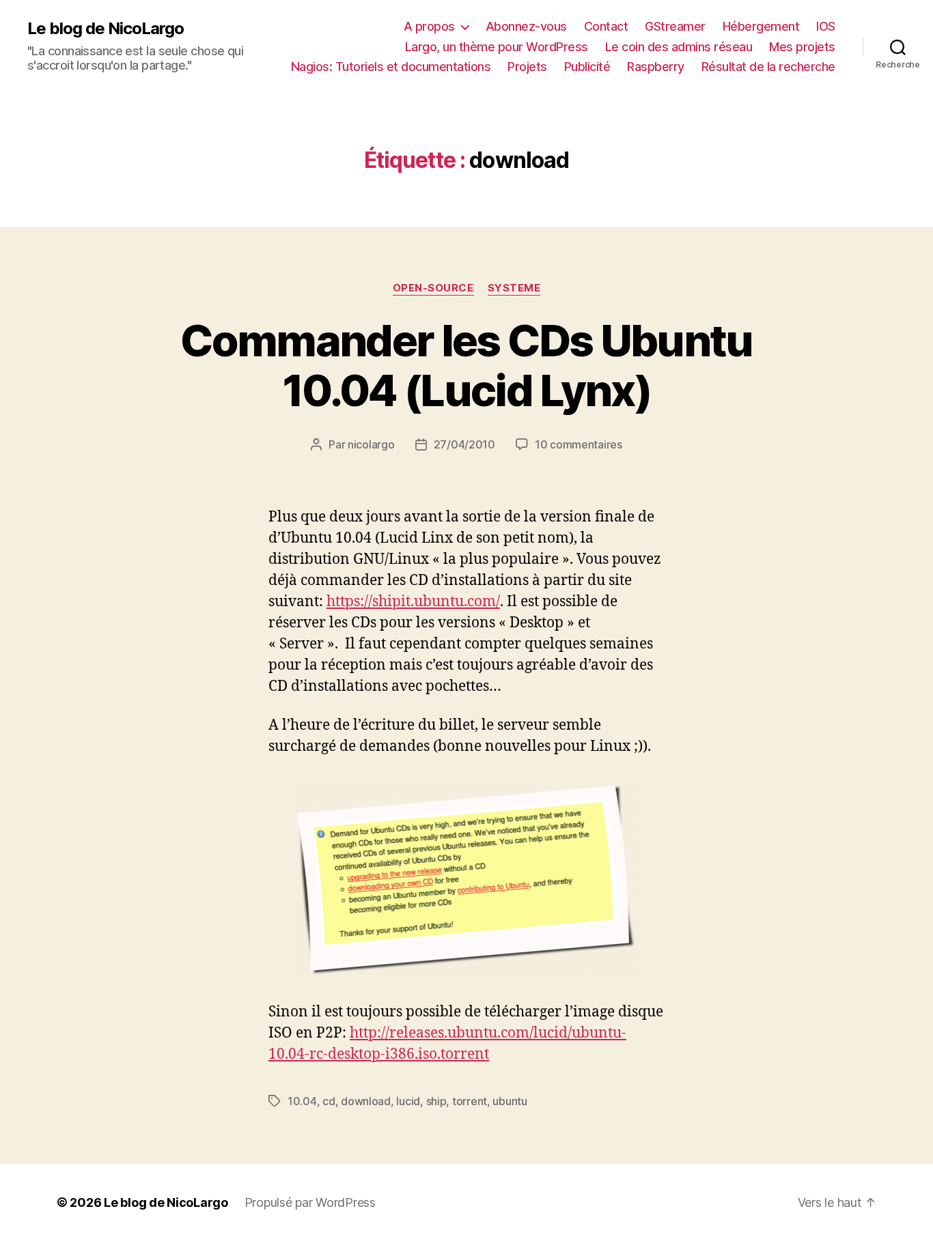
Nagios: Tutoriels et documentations (391, 66)
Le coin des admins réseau (679, 47)
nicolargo (371, 444)
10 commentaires (578, 444)
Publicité (587, 66)
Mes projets (802, 47)
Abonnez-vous (526, 26)
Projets (527, 66)
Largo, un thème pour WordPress (496, 47)
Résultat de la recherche (768, 66)
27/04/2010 (464, 444)
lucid (408, 1101)
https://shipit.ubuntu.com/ (413, 602)
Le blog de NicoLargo (105, 28)
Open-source (433, 288)
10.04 (302, 1101)
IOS (825, 26)
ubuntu (509, 1101)
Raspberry (655, 66)
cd (328, 1101)
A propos (429, 26)
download (366, 1101)
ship (436, 1101)
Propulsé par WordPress (310, 1202)
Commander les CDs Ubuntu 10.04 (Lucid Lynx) (466, 365)
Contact (606, 26)
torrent (469, 1101)
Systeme (514, 288)
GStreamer (675, 26)
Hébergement (761, 26)
